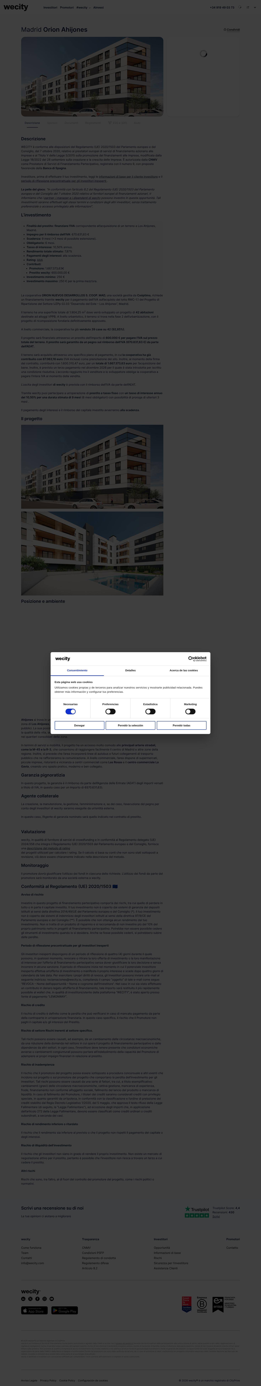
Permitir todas (181, 725)
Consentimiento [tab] (77, 670)
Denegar (79, 725)
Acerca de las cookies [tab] (184, 670)
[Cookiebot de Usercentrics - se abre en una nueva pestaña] (190, 659)
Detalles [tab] (130, 670)
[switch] (110, 711)
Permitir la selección (130, 725)
